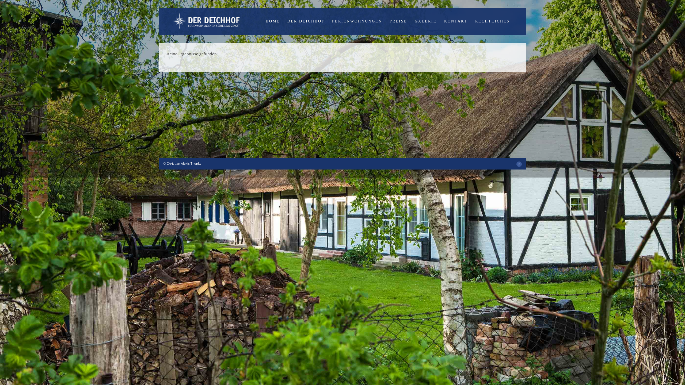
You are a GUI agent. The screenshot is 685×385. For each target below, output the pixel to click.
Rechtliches (492, 21)
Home (273, 21)
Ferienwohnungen (357, 21)
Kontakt (456, 21)
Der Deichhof (306, 21)
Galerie (426, 21)
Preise (398, 21)
